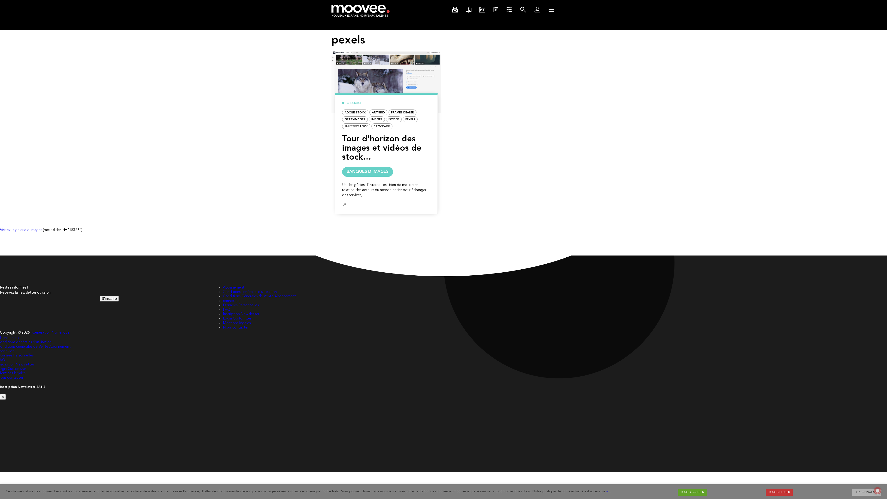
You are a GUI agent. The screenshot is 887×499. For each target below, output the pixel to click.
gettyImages (355, 119)
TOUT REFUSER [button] (779, 492)
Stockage (382, 126)
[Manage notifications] (877, 490)
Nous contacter (236, 327)
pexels (410, 119)
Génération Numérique (51, 333)
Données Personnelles (241, 305)
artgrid (378, 112)
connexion (231, 301)
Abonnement (233, 287)
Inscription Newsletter (241, 314)
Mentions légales (237, 323)
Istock (394, 119)
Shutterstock (356, 126)
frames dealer (402, 112)
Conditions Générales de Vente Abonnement (259, 296)
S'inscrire (109, 299)
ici (607, 491)
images (376, 119)
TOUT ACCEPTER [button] (692, 492)
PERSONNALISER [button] (866, 492)
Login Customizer (237, 318)
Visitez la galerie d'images (21, 230)
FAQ (226, 310)
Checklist (354, 103)
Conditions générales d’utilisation (250, 292)
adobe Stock (355, 112)
